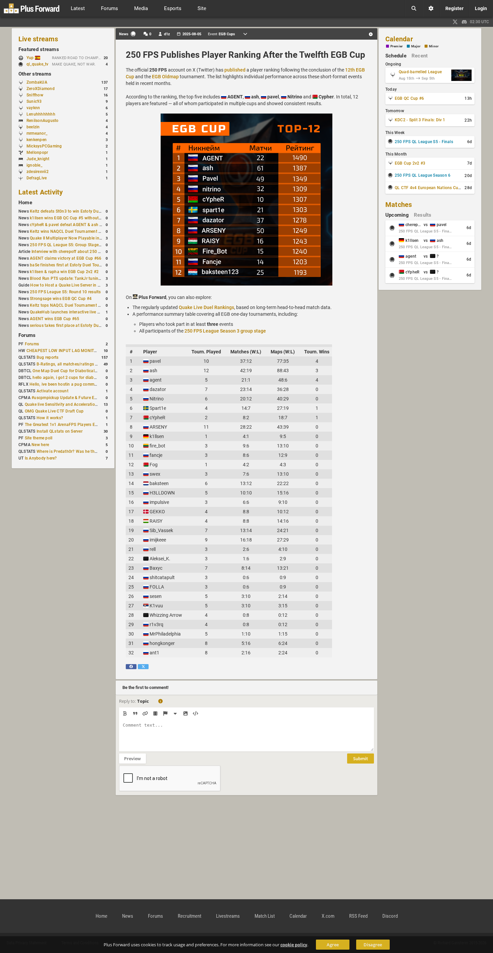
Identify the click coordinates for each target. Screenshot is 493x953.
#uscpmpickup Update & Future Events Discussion (79, 397)
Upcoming (397, 215)
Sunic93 (34, 101)
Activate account (52, 391)
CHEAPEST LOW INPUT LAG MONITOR (62, 350)
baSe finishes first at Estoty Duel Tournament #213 (77, 265)
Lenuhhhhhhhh (40, 114)
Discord (390, 916)
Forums (27, 335)
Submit (360, 758)
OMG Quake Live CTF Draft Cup (54, 411)
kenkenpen (36, 139)
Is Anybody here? (41, 458)
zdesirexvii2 (37, 171)
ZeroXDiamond (40, 88)
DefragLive (36, 178)
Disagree (373, 945)
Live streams (38, 39)
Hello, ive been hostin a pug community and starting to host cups (91, 384)
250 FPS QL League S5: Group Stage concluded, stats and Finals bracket (98, 245)
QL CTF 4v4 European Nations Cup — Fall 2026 (439, 187)
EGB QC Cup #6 (409, 98)
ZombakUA (36, 82)
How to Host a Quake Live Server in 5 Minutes (73, 285)
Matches (398, 205)
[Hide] (175, 713)
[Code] (195, 713)
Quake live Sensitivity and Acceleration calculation (72, 404)
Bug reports (48, 357)
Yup (30, 57)
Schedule (395, 56)
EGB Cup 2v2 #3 (410, 163)
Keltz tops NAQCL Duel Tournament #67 (67, 305)
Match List (265, 916)
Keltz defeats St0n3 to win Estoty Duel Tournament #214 (83, 211)
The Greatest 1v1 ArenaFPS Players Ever (63, 424)
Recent (420, 56)
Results (423, 215)
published (234, 70)
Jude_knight (38, 159)
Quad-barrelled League (420, 72)
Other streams (34, 74)
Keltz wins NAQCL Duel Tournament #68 (68, 231)
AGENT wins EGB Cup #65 (54, 318)
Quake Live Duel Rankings (206, 307)
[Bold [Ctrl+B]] (124, 713)
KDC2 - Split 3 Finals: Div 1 (420, 120)
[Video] (155, 713)
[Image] (185, 713)
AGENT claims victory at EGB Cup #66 (65, 258)
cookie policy (293, 945)
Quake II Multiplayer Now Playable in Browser (73, 238)
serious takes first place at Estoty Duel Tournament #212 (83, 325)
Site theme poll (39, 438)
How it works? (50, 418)
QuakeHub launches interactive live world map (73, 312)
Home (25, 203)
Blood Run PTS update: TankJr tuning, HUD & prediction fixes (87, 278)
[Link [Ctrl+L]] (145, 713)
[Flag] (165, 713)
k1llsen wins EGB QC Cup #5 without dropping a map (80, 218)
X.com (328, 916)
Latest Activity (40, 192)
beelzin (33, 127)
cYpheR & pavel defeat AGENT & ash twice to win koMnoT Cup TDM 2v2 (97, 224)
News (127, 916)
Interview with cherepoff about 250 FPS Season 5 (78, 251)
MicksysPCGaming (44, 146)
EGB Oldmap (165, 76)
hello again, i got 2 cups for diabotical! (69, 377)
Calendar (399, 39)
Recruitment (189, 916)
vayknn (33, 107)
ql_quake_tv (37, 64)
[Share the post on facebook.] (131, 666)
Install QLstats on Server (60, 431)
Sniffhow (34, 95)
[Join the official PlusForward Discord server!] (464, 22)
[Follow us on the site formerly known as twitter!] (455, 22)
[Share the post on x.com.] (143, 666)
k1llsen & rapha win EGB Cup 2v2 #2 (64, 271)
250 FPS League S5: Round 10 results (65, 292)
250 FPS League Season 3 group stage (225, 331)
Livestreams (228, 916)
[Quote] (135, 713)
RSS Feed (358, 916)
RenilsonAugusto (42, 120)
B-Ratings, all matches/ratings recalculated (77, 364)
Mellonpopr (37, 152)
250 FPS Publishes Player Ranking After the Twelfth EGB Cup (245, 55)
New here (40, 444)
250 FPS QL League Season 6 (422, 175)
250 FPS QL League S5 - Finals (424, 141)
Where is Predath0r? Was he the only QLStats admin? (87, 451)
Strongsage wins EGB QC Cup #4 (61, 298)
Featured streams (38, 49)
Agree (333, 945)
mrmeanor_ (36, 133)
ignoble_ (34, 165)
